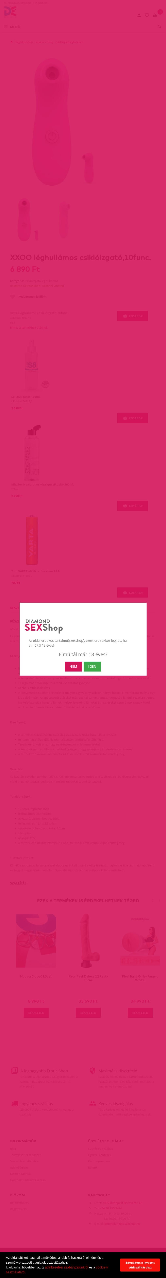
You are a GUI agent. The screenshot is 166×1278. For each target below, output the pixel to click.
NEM (73, 666)
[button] (27, 1272)
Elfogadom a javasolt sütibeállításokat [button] (140, 1265)
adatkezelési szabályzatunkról (66, 1267)
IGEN (92, 666)
